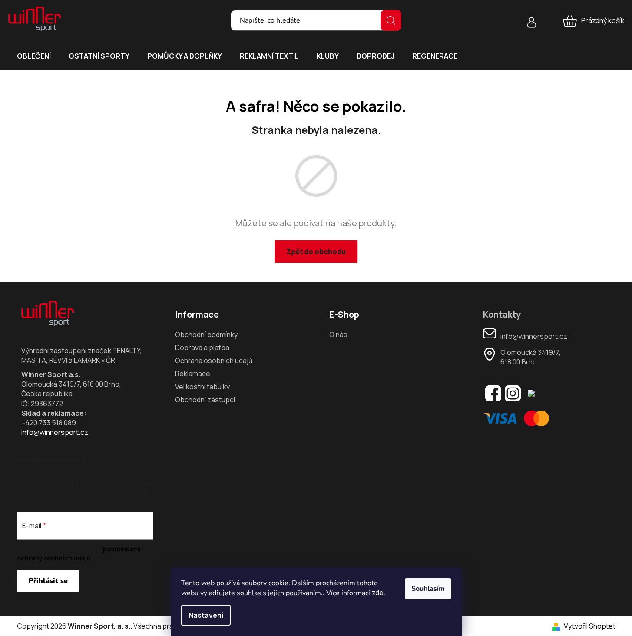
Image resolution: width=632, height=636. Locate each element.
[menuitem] (34, 56)
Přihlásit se (48, 581)
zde (378, 592)
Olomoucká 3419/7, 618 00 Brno (530, 357)
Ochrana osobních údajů (214, 360)
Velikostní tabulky (202, 386)
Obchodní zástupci (205, 399)
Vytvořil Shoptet (589, 626)
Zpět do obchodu (316, 251)
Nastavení (206, 615)
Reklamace (192, 373)
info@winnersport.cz (54, 432)
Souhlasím (428, 588)
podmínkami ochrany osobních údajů (79, 553)
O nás (338, 334)
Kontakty (502, 314)
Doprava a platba (202, 347)
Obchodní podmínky (206, 334)
